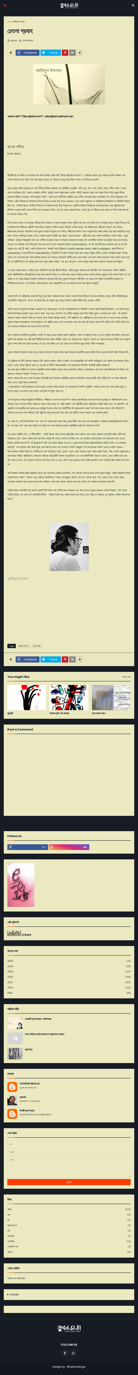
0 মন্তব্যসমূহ (27, 40)
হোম (9, 21)
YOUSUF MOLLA (30, 1083)
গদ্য (69, 1214)
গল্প (69, 1220)
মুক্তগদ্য (28, 1049)
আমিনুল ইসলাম (19, 21)
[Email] (72, 53)
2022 (69, 977)
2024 (69, 966)
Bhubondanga (76, 1367)
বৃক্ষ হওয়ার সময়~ (99, 713)
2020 (69, 987)
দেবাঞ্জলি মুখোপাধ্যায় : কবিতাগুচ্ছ (38, 1019)
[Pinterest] (65, 53)
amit (23, 1097)
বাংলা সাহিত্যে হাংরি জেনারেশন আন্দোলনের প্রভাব (44, 1034)
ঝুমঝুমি (10, 713)
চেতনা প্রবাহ (37, 646)
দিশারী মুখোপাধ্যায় (27, 1110)
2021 (69, 982)
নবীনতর (8, 823)
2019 (69, 993)
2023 (69, 971)
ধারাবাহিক (69, 1241)
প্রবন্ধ (69, 1252)
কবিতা (69, 1209)
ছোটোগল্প (69, 1236)
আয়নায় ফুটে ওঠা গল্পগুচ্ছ (59, 713)
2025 (69, 961)
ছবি (69, 1230)
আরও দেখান (126, 676)
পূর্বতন (130, 823)
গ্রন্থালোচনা (69, 1225)
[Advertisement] (69, 613)
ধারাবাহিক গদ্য (69, 1246)
